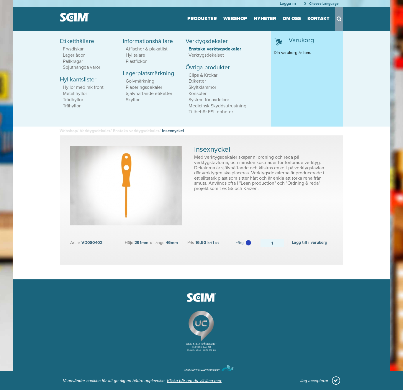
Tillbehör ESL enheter (211, 112)
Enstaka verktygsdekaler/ (137, 130)
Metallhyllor (75, 93)
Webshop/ (69, 130)
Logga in (288, 3)
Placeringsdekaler (144, 87)
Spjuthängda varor (81, 67)
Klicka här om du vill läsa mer (194, 380)
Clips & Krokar (203, 75)
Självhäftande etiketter (149, 93)
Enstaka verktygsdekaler (215, 49)
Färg (239, 242)
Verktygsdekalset (206, 55)
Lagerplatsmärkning (148, 73)
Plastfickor (136, 61)
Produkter (202, 19)
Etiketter (197, 81)
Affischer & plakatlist (147, 49)
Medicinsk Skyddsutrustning (217, 106)
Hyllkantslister (78, 79)
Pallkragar (73, 61)
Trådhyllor (73, 100)
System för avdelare (209, 100)
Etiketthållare (77, 41)
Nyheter (265, 19)
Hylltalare (135, 55)
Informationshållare (148, 41)
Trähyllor (72, 106)
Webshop (235, 19)
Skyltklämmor (202, 87)
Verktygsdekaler (207, 41)
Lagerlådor (74, 55)
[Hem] (74, 17)
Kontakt (318, 19)
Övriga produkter (208, 67)
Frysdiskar (73, 49)
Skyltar (133, 100)
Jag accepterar (314, 380)
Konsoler (198, 93)
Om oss (292, 19)
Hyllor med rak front (83, 87)
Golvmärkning (140, 81)
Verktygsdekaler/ (96, 130)
